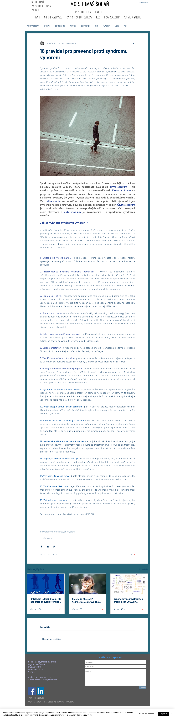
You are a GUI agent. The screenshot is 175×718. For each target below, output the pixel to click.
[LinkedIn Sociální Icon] (40, 691)
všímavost (73, 25)
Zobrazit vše (143, 569)
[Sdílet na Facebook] (41, 546)
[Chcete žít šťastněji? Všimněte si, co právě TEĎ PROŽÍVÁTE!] (87, 584)
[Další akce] (133, 43)
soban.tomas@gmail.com (46, 679)
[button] (144, 26)
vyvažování (107, 25)
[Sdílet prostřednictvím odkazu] (54, 546)
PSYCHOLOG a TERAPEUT (89, 12)
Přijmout (163, 713)
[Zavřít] (171, 713)
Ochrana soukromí (84, 715)
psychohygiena (60, 25)
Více (125, 25)
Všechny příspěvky (33, 25)
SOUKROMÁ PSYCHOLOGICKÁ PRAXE (41, 6)
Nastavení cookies (146, 713)
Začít (117, 25)
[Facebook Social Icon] (32, 691)
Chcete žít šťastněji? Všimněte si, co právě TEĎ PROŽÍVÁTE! (85, 600)
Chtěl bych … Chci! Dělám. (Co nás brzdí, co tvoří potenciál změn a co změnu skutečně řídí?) (45, 600)
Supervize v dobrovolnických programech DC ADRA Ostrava (128, 600)
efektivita (47, 25)
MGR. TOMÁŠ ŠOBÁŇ (89, 4)
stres (96, 25)
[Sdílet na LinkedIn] (47, 546)
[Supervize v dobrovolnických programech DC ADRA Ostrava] (129, 584)
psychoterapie (85, 25)
